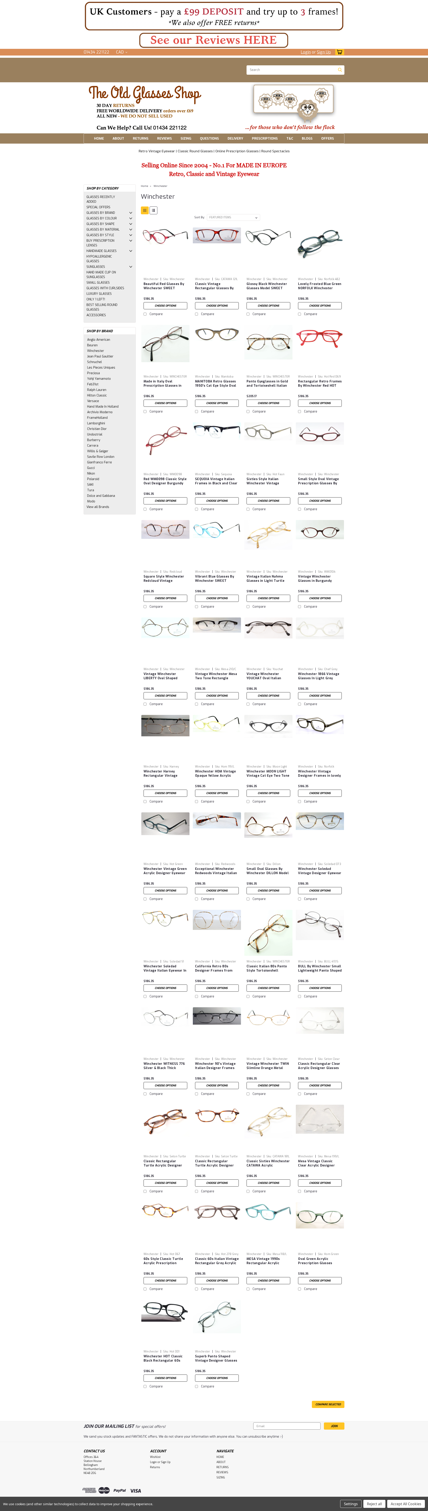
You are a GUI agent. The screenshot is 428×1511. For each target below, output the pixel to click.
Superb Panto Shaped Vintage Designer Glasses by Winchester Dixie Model (216, 1360)
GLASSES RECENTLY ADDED (100, 199)
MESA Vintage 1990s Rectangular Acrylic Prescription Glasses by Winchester (266, 1265)
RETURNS (140, 138)
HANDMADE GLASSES (101, 251)
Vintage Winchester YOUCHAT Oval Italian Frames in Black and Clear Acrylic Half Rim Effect (268, 680)
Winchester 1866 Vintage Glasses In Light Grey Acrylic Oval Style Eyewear (318, 680)
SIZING (186, 138)
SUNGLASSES (95, 267)
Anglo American (98, 340)
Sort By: (199, 217)
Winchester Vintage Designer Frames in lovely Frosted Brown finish (319, 775)
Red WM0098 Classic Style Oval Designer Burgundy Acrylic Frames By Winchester (165, 485)
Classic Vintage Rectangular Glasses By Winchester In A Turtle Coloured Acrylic (214, 290)
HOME (99, 138)
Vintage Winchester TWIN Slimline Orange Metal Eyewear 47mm (268, 1068)
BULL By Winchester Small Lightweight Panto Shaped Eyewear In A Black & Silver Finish (320, 972)
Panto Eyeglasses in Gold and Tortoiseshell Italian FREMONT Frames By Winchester (267, 387)
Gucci (91, 468)
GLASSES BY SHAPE (100, 224)
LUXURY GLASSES (99, 294)
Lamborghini (96, 423)
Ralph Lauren (96, 390)
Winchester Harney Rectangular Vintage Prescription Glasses (161, 775)
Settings (351, 1503)
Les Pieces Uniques (101, 367)
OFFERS (327, 138)
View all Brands (97, 507)
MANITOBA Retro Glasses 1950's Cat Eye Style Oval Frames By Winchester (215, 385)
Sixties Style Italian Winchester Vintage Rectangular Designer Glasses (264, 485)
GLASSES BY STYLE (100, 235)
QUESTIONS (209, 138)
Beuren (92, 345)
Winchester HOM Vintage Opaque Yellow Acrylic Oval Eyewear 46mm (215, 775)
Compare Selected (328, 1404)
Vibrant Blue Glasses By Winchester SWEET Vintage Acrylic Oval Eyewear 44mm (214, 582)
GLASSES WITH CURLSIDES (105, 288)
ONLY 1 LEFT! (95, 299)
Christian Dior (97, 429)
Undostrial (94, 434)
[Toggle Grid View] (145, 210)
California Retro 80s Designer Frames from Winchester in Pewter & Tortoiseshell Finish (214, 972)
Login (306, 52)
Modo (91, 501)
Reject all (374, 1503)
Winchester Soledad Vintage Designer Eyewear (319, 871)
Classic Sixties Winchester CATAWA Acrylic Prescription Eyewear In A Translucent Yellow (268, 1167)
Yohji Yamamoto (99, 379)
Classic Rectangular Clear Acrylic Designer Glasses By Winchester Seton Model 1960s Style (319, 1070)
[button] (214, 16)
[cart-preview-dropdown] (338, 52)
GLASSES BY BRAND (100, 213)
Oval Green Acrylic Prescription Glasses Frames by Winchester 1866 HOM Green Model (316, 1265)
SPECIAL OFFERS (98, 207)
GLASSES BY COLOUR (101, 218)
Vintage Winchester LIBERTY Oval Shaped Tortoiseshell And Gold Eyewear (163, 680)
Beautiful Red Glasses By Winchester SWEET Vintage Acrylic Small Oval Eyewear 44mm (164, 290)
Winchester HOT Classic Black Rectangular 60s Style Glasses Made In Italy (163, 1362)
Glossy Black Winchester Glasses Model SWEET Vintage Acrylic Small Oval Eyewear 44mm (267, 290)
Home (144, 186)
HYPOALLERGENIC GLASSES (99, 258)
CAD (120, 52)
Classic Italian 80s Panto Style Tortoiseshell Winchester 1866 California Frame (267, 972)
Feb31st (93, 384)
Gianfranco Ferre (99, 462)
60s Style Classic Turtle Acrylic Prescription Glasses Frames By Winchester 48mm (163, 1265)
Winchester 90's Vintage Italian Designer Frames (215, 1066)
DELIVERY (235, 138)
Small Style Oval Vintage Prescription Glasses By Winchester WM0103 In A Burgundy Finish (318, 485)
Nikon (91, 473)
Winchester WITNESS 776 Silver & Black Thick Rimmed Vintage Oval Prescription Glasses (164, 1070)
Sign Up (324, 52)
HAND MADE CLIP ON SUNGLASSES (101, 274)
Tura (90, 490)
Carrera (92, 446)
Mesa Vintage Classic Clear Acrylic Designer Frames (316, 1165)
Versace (93, 401)
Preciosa (93, 373)
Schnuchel (94, 362)
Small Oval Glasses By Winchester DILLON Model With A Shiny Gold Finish (268, 873)
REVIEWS (164, 138)
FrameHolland (97, 418)
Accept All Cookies (406, 1503)
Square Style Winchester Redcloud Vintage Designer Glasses (164, 580)
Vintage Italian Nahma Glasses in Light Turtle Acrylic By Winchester (265, 580)
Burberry (93, 440)
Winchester (95, 351)
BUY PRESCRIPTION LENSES (100, 243)
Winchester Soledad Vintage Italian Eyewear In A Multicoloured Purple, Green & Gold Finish (165, 972)
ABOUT (118, 138)
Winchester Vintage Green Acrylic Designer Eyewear (165, 871)
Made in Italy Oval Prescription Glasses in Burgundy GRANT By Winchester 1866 (163, 387)
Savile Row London (100, 457)
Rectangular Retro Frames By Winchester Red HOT (320, 383)
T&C (289, 138)
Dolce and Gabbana (101, 496)
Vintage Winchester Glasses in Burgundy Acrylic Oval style (315, 580)
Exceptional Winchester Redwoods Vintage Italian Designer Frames (216, 873)
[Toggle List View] (153, 210)
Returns (155, 1467)
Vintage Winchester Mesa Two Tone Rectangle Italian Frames (216, 678)
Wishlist (155, 1457)
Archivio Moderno (100, 412)
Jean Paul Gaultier (100, 356)
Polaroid (93, 479)
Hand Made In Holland (103, 407)
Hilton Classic (97, 395)
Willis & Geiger (97, 451)
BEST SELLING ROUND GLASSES (101, 307)
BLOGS (307, 138)
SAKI (90, 485)
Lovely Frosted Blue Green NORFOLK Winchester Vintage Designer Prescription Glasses (319, 290)
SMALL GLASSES (98, 283)
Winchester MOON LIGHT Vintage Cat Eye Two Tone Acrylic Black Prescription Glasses (268, 777)
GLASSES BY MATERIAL (102, 229)
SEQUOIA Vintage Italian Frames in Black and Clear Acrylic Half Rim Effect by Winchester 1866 (216, 485)
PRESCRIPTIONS (265, 138)
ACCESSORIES (96, 315)
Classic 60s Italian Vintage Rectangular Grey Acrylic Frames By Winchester (217, 1263)
